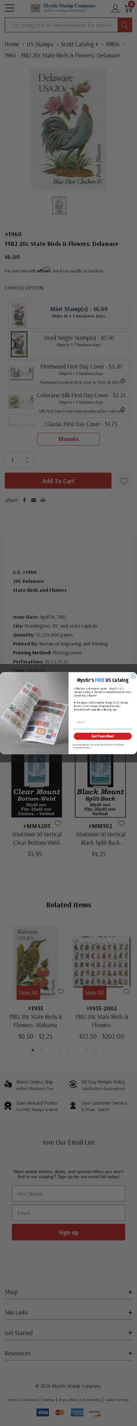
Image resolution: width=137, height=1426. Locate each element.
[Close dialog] (133, 676)
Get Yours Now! (102, 736)
